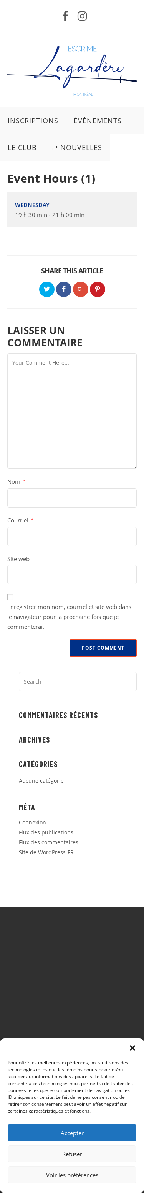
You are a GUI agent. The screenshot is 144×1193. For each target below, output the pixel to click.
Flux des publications (46, 832)
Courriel (20, 520)
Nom (16, 481)
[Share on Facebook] (63, 289)
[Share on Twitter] (47, 289)
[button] (132, 1048)
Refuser (72, 1154)
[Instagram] (80, 16)
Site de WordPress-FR (46, 852)
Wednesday (32, 205)
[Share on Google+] (80, 289)
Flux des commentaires (48, 842)
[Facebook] (65, 16)
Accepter (72, 1133)
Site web (18, 559)
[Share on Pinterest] (97, 289)
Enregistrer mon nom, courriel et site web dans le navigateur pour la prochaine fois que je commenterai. (69, 616)
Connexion (32, 822)
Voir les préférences (72, 1175)
